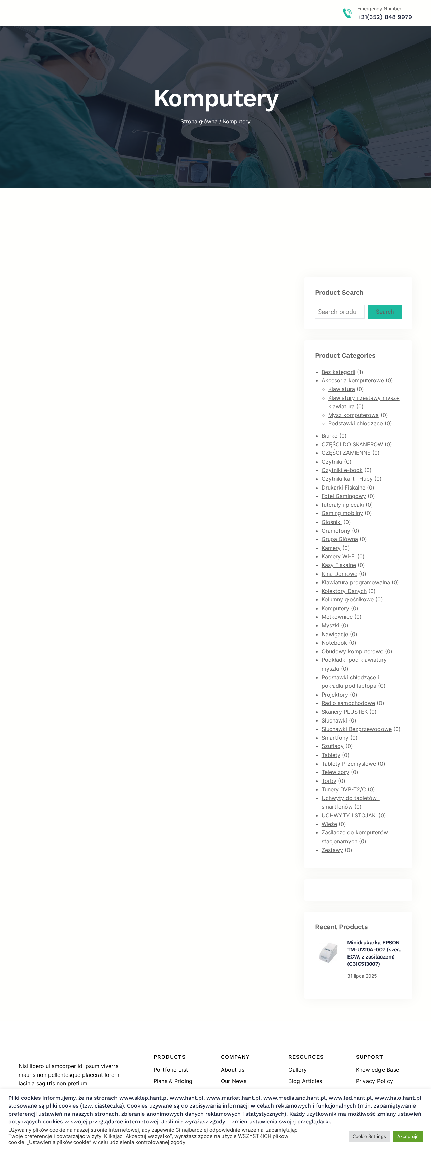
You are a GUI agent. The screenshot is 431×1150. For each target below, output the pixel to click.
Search (385, 311)
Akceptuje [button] (408, 1136)
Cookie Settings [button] (369, 1136)
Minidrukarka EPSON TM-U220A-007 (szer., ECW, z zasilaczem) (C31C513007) (374, 953)
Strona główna (199, 121)
